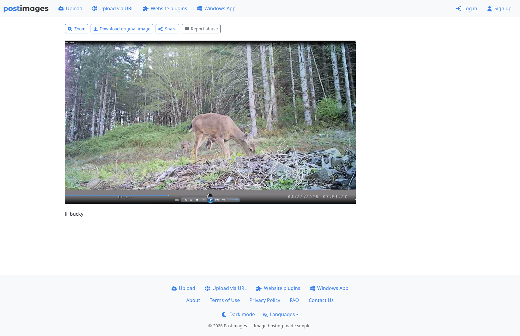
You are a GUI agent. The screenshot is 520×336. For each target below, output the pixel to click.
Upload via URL (116, 8)
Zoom (79, 29)
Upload (74, 8)
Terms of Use (225, 300)
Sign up (503, 8)
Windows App (220, 8)
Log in (470, 8)
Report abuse (204, 29)
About (193, 300)
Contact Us (321, 300)
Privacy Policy (264, 300)
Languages (282, 314)
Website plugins (169, 8)
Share (171, 29)
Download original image (125, 29)
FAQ (294, 300)
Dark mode (242, 314)
